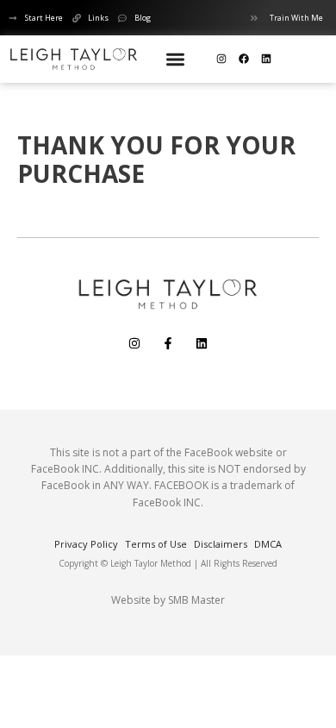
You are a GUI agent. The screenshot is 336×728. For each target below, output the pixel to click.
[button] (175, 59)
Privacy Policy (86, 543)
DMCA (268, 543)
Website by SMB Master (168, 600)
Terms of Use (156, 543)
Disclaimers (220, 543)
